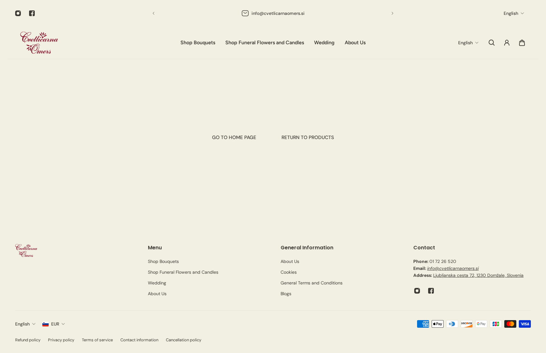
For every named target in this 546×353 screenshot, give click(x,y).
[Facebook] (32, 13)
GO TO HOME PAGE (234, 137)
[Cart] (522, 43)
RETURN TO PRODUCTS (308, 137)
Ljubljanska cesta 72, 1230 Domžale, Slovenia (478, 275)
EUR (55, 324)
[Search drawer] (491, 43)
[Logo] (39, 43)
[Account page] (506, 43)
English (22, 324)
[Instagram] (18, 13)
